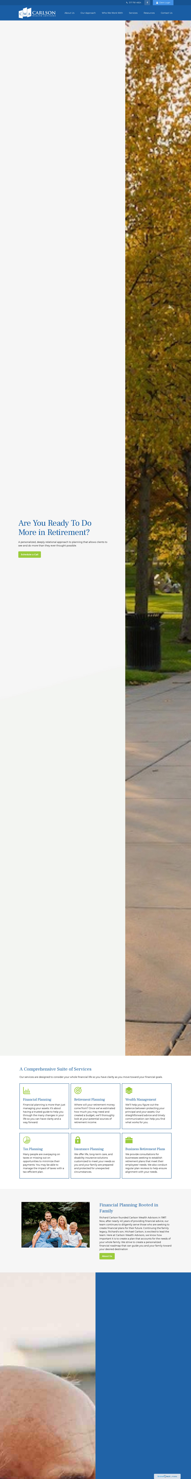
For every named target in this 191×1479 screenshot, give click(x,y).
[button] (69, 12)
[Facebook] (147, 2)
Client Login (164, 2)
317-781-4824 (135, 2)
